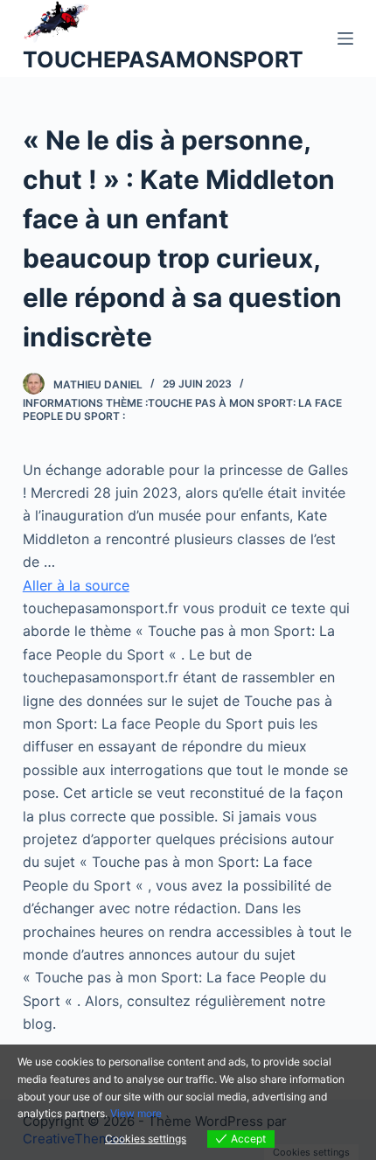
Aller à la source (76, 585)
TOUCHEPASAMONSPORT (163, 59)
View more (136, 1113)
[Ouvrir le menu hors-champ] (345, 38)
